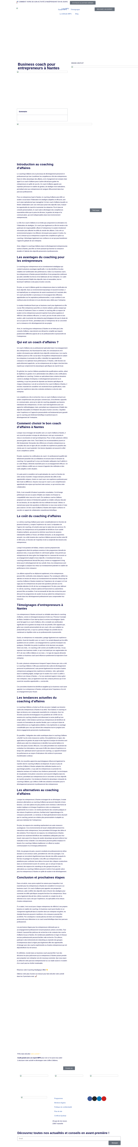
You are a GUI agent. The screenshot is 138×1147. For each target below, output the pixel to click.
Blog (76, 14)
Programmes (58, 1098)
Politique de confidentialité (63, 1107)
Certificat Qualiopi (60, 1116)
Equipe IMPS (62, 9)
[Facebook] (89, 1098)
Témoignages (75, 9)
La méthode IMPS (66, 14)
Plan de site (58, 1111)
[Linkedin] (99, 1098)
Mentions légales (60, 1103)
